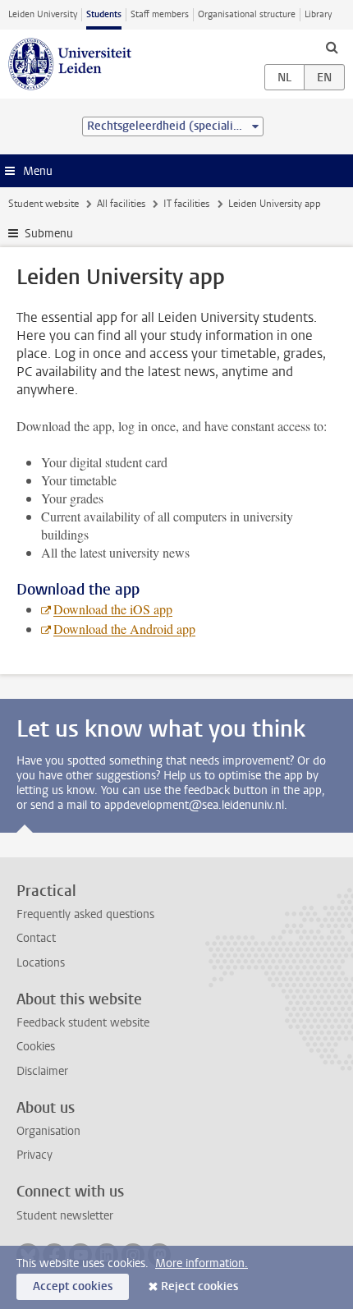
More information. (201, 1263)
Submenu (49, 233)
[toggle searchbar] (332, 47)
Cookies (35, 1046)
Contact (36, 938)
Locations (40, 963)
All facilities (121, 203)
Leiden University (42, 14)
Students (103, 14)
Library (318, 14)
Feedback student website (82, 1023)
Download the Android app (124, 628)
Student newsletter (64, 1216)
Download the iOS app (112, 609)
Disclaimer (42, 1071)
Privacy (34, 1155)
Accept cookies (72, 1286)
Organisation (48, 1131)
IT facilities (186, 203)
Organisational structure (247, 14)
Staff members (160, 14)
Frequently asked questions (85, 914)
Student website (43, 203)
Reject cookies (199, 1286)
